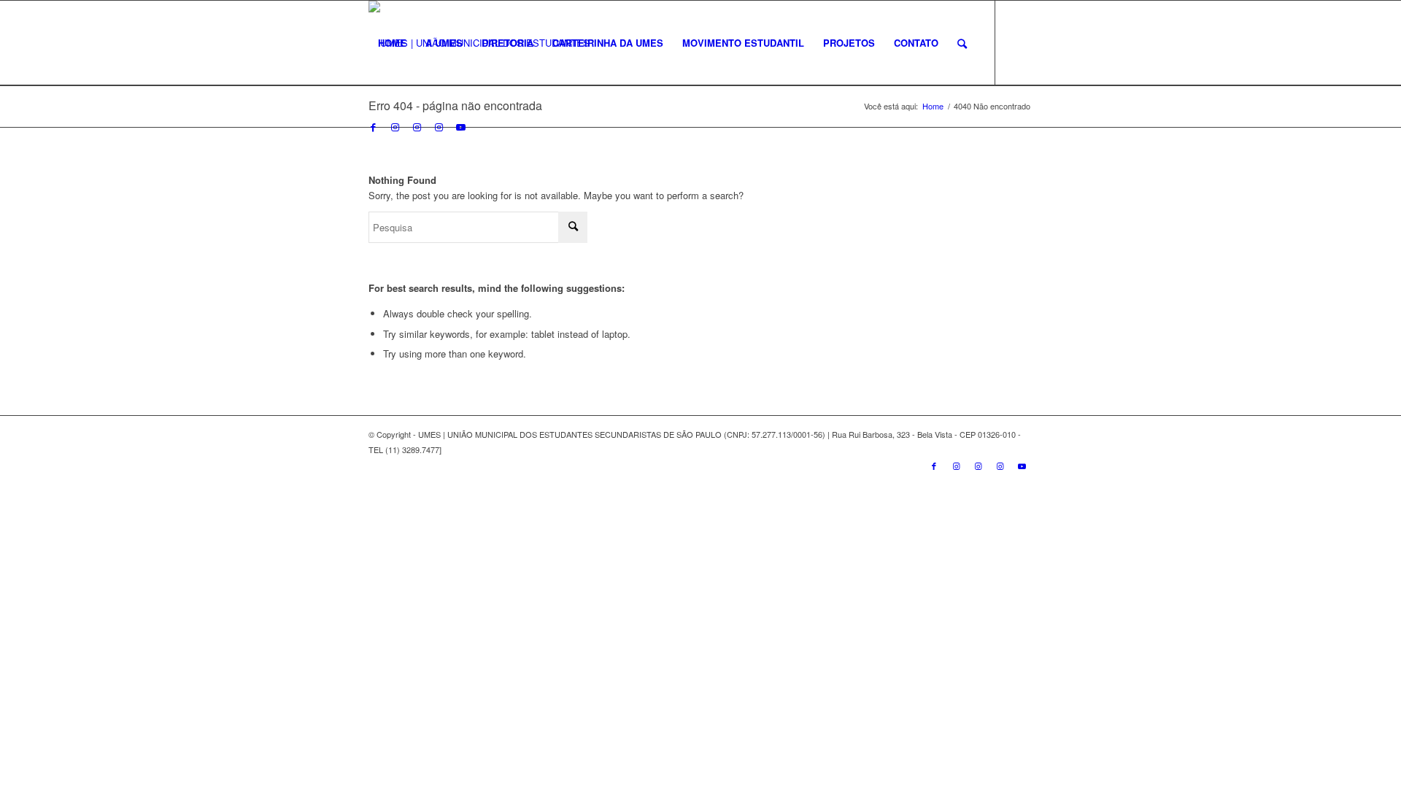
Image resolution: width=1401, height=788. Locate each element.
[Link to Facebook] (373, 127)
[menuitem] (392, 43)
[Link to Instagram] (395, 127)
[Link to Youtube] (460, 127)
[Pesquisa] (962, 43)
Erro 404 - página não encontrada (455, 105)
